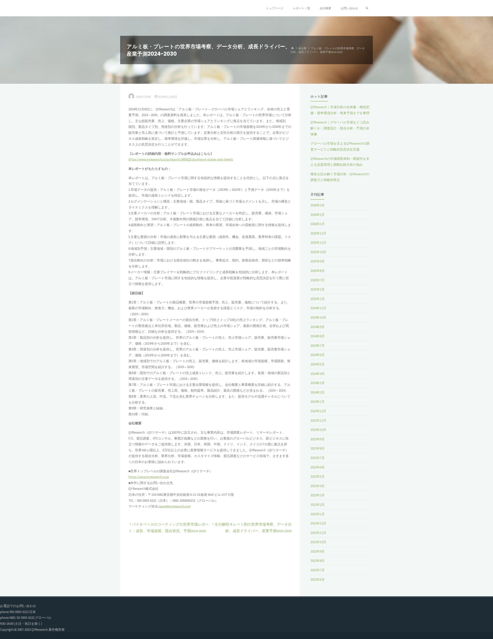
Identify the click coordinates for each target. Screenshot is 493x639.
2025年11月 (318, 242)
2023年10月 (318, 430)
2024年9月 (317, 327)
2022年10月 (318, 542)
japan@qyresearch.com (174, 506)
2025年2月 (317, 289)
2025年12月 (318, 233)
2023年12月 (318, 411)
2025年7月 (317, 280)
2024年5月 (317, 364)
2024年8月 (317, 336)
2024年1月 (317, 401)
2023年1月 (317, 514)
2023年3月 (317, 495)
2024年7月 (317, 345)
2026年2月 (317, 215)
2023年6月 (317, 467)
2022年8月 (317, 561)
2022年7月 (317, 570)
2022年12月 (318, 523)
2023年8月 (317, 448)
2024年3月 (317, 383)
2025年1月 (317, 299)
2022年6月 (317, 579)
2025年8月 (317, 271)
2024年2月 (317, 392)
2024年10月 (318, 317)
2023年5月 (317, 476)
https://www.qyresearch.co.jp (148, 477)
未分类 (302, 48)
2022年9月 (317, 551)
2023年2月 (317, 504)
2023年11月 (318, 420)
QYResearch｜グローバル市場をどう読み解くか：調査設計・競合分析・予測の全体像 (339, 128)
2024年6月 (317, 355)
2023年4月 (317, 486)
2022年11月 (318, 533)
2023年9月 (317, 439)
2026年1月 (317, 224)
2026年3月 (317, 205)
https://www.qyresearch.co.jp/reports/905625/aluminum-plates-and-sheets (180, 159)
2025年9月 (317, 261)
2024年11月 (318, 308)
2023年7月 (317, 458)
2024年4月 (317, 374)
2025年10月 (318, 252)
